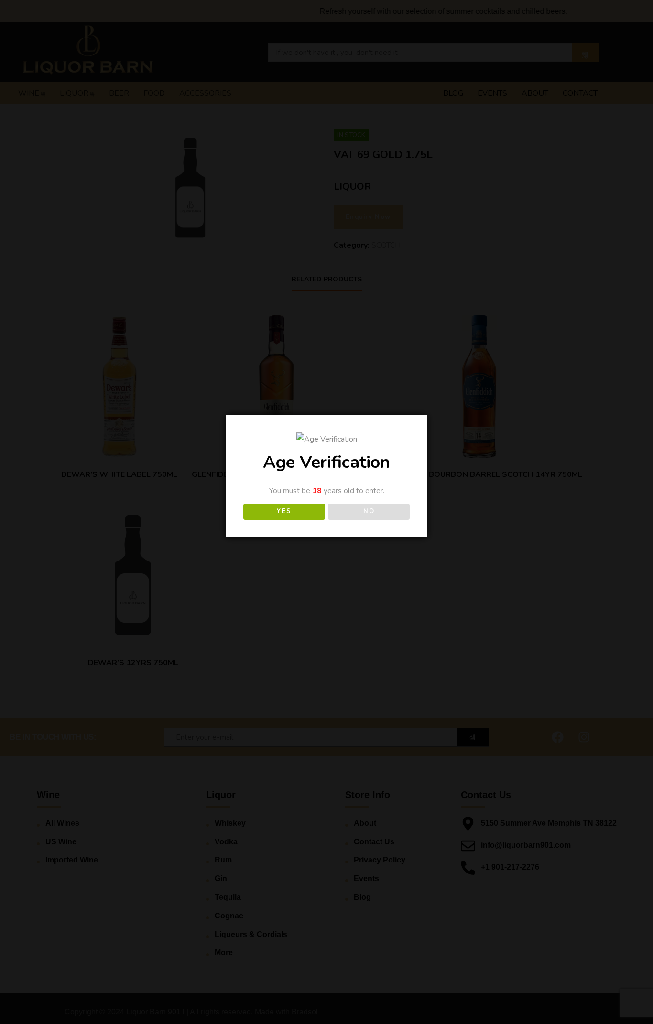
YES (284, 511)
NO (368, 511)
